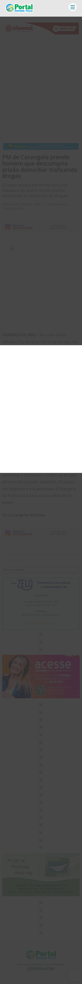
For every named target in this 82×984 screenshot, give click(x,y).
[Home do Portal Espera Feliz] (19, 11)
